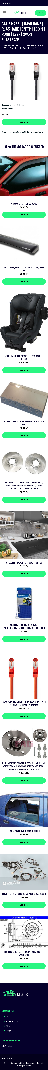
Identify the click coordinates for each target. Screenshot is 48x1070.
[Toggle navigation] (5, 12)
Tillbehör (20, 105)
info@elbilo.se (7, 3)
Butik (40, 13)
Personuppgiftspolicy (35, 1063)
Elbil (14, 105)
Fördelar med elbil (13, 1021)
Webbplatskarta (24, 1066)
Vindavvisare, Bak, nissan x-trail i (24, 831)
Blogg (8, 1030)
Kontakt (14, 1063)
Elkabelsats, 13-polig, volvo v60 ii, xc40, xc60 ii (24, 893)
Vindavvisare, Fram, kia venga (24, 203)
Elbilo (8, 1026)
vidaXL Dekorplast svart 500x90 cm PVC (24, 562)
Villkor (21, 1063)
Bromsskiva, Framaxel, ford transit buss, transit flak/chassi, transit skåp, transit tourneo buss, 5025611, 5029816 (24, 485)
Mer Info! (24, 122)
